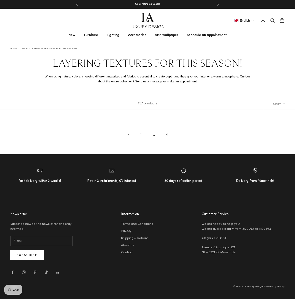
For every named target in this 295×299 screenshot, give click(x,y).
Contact (127, 252)
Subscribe (27, 255)
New (71, 35)
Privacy (126, 231)
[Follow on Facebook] (12, 272)
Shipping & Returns (134, 238)
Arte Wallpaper (166, 35)
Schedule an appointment (207, 35)
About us (127, 245)
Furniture (91, 35)
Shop (24, 48)
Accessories (137, 35)
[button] (244, 20)
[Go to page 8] (128, 135)
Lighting (113, 35)
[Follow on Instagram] (24, 272)
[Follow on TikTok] (46, 272)
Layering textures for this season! (54, 48)
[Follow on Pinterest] (35, 272)
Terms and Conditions (137, 224)
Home (13, 48)
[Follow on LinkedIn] (57, 272)
